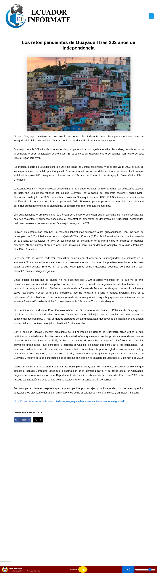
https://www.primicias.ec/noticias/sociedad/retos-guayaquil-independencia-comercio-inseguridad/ (69, 401)
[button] (151, 16)
